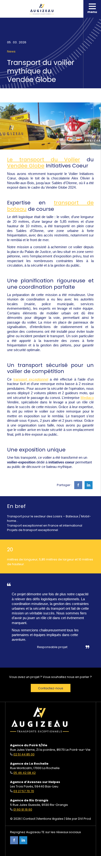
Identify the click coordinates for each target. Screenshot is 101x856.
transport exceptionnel (30, 379)
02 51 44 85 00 (24, 754)
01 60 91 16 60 (22, 809)
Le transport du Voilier (43, 159)
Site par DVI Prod (78, 818)
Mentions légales (50, 818)
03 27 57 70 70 (23, 791)
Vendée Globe (25, 165)
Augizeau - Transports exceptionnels (41, 9)
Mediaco (87, 398)
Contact (29, 818)
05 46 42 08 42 (24, 773)
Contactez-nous (50, 688)
